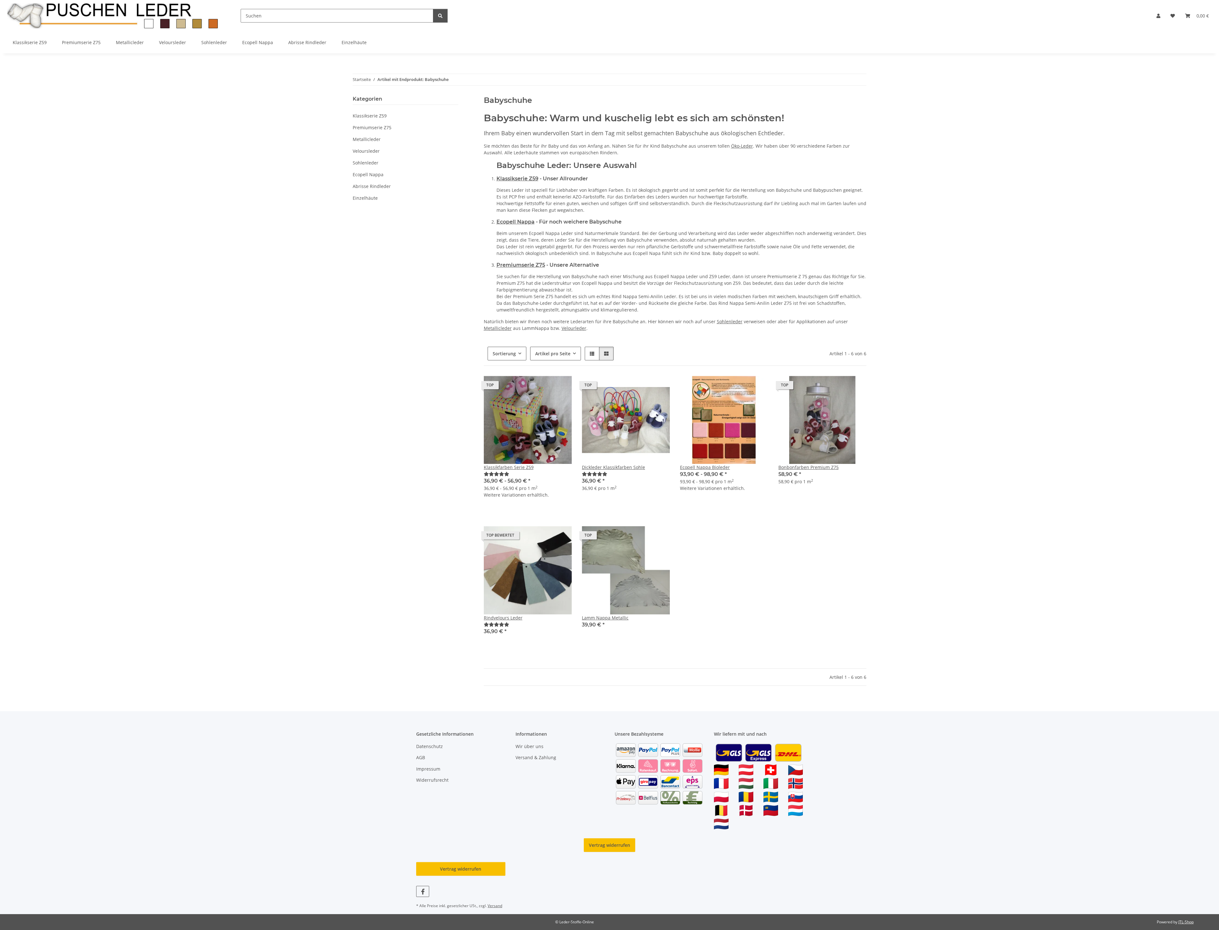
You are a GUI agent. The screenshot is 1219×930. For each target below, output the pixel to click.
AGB (420, 757)
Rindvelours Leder (503, 618)
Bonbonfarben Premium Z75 (808, 467)
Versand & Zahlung (536, 757)
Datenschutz (429, 746)
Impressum (428, 769)
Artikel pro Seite (552, 354)
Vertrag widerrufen (609, 845)
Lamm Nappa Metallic (605, 618)
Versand (495, 905)
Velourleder (574, 328)
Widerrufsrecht (432, 780)
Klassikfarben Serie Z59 (509, 467)
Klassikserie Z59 (517, 179)
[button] (1158, 16)
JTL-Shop (1186, 922)
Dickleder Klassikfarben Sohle (613, 467)
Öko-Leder (742, 146)
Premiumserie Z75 (520, 265)
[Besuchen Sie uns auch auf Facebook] (422, 891)
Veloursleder (366, 151)
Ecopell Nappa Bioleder (705, 467)
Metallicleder (498, 328)
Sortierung (504, 354)
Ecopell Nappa (515, 222)
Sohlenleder (730, 321)
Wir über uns (529, 746)
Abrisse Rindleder (372, 186)
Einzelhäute (365, 198)
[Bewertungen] (496, 474)
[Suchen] (440, 16)
